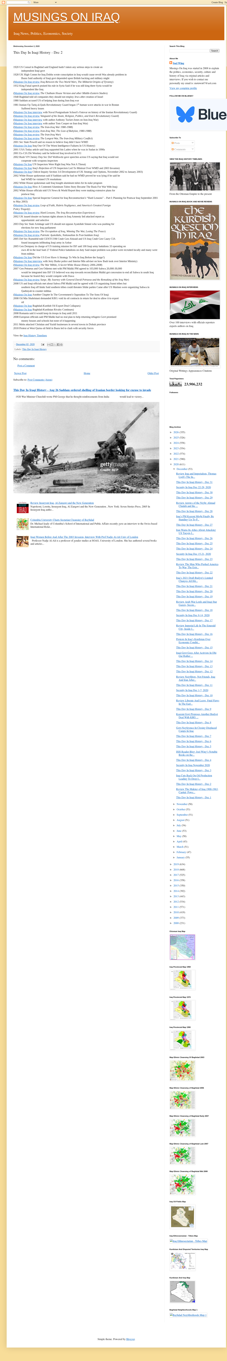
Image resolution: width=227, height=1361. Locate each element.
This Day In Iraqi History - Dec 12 (194, 671)
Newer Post (20, 373)
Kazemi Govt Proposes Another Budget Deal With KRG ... (197, 715)
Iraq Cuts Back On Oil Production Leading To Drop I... (194, 777)
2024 (176, 442)
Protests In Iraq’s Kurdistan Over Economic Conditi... (193, 640)
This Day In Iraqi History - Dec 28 (194, 511)
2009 (176, 917)
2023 (176, 448)
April (180, 841)
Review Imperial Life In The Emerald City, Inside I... (196, 627)
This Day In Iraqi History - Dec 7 (193, 736)
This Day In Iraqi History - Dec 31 (194, 482)
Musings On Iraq (23, 145)
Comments (180, 149)
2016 (176, 880)
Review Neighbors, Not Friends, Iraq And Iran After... (195, 678)
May (179, 836)
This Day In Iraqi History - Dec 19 (194, 596)
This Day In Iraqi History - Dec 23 (194, 559)
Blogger (130, 1339)
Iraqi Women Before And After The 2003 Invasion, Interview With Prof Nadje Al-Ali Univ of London (84, 537)
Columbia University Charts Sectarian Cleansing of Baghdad (62, 519)
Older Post (153, 373)
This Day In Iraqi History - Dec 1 (193, 797)
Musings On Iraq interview (28, 112)
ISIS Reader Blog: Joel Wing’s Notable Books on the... (196, 753)
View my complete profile (183, 88)
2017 (176, 874)
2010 (176, 912)
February (182, 852)
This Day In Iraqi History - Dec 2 (193, 784)
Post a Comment (26, 365)
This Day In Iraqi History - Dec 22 (194, 572)
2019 (176, 864)
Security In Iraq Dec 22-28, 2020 (193, 487)
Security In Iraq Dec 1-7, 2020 (192, 690)
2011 (176, 907)
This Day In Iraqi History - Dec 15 (194, 647)
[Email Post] (42, 344)
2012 (176, 901)
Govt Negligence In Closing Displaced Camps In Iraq (196, 729)
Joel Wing (178, 63)
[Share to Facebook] (58, 344)
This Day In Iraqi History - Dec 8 (193, 722)
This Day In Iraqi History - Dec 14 (194, 661)
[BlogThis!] (52, 344)
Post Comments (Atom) (40, 379)
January (181, 857)
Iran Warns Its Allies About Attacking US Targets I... (196, 531)
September (182, 814)
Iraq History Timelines (35, 335)
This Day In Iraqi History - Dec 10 (194, 695)
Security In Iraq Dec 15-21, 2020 (193, 554)
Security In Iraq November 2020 (193, 765)
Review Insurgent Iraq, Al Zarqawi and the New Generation (62, 502)
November (182, 804)
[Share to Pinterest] (61, 344)
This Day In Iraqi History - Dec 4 (193, 760)
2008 (176, 923)
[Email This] (48, 344)
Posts (177, 143)
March (180, 846)
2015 (176, 885)
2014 (176, 891)
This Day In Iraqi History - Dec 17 (194, 620)
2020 (176, 464)
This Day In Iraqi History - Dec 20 (194, 591)
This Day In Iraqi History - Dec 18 (194, 610)
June (179, 830)
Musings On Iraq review (27, 81)
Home (87, 373)
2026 (176, 432)
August (181, 820)
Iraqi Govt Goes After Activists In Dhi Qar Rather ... (196, 654)
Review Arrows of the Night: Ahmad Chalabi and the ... (195, 504)
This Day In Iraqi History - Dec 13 (194, 666)
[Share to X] (55, 344)
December (182, 469)
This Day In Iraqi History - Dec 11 (194, 685)
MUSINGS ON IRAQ (66, 16)
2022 (176, 453)
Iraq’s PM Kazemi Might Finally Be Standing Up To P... (195, 517)
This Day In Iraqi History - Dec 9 (193, 709)
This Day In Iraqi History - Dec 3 (193, 770)
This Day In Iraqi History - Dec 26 (194, 538)
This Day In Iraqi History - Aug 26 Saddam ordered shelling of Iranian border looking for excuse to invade (82, 390)
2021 (176, 459)
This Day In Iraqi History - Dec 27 (194, 524)
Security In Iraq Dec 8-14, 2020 (193, 615)
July (179, 825)
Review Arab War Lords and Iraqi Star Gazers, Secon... (196, 603)
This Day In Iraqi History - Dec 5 (193, 746)
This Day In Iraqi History (34, 349)
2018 (176, 869)
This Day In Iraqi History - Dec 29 (194, 497)
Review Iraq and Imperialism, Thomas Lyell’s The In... (196, 475)
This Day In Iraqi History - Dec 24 (194, 548)
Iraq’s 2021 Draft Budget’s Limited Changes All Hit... (194, 579)
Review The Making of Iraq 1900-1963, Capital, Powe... (197, 790)
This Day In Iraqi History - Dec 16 (194, 634)
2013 (176, 896)
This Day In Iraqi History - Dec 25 (194, 543)
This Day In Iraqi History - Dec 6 (193, 741)
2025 (176, 437)
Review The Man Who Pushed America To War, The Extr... (197, 565)
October (181, 809)
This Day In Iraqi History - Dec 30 (194, 492)
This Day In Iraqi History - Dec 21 (194, 586)
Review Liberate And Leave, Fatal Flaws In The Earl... (197, 702)
